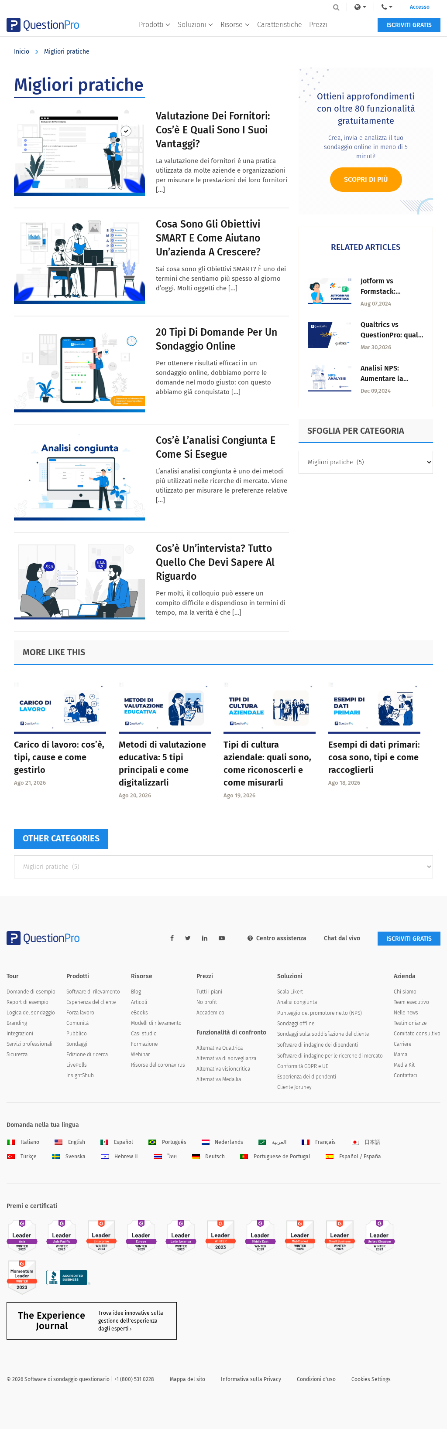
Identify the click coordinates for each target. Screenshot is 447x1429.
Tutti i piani (209, 992)
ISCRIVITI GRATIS (409, 25)
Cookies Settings (371, 1379)
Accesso (420, 7)
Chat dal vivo (342, 938)
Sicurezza (17, 1054)
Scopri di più (366, 179)
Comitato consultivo (417, 1034)
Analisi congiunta (297, 1002)
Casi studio (144, 1034)
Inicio (21, 51)
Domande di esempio (31, 992)
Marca (400, 1054)
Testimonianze (410, 1023)
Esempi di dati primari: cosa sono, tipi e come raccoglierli (374, 757)
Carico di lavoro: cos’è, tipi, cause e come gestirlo (59, 757)
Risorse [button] (231, 24)
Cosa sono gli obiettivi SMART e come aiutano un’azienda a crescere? (208, 238)
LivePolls (76, 1065)
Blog (136, 992)
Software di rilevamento (93, 992)
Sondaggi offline (295, 1024)
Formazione (144, 1044)
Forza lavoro (80, 1013)
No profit (206, 1002)
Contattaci (405, 1075)
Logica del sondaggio (31, 1013)
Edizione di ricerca (87, 1054)
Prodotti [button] (151, 24)
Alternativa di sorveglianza (226, 1058)
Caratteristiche (279, 24)
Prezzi (318, 24)
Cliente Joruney (294, 1087)
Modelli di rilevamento (156, 1023)
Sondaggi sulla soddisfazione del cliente (323, 1034)
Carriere (402, 1044)
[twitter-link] (188, 938)
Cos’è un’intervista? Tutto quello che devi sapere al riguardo (215, 562)
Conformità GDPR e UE (302, 1066)
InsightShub (80, 1075)
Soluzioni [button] (192, 24)
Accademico (210, 1013)
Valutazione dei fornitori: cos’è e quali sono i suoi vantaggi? (213, 130)
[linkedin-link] (204, 938)
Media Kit (404, 1065)
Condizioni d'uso (316, 1379)
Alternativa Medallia (218, 1079)
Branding (17, 1023)
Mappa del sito (187, 1379)
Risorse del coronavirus (158, 1065)
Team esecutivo (411, 1002)
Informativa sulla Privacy (251, 1379)
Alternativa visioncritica (223, 1069)
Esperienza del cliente (91, 1002)
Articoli (139, 1002)
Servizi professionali (29, 1044)
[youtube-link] (222, 938)
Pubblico (76, 1034)
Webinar (140, 1054)
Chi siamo (405, 992)
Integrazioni (20, 1034)
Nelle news (406, 1013)
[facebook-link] (172, 938)
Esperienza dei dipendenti (306, 1077)
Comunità (77, 1023)
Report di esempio (27, 1002)
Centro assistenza (281, 938)
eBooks (139, 1013)
